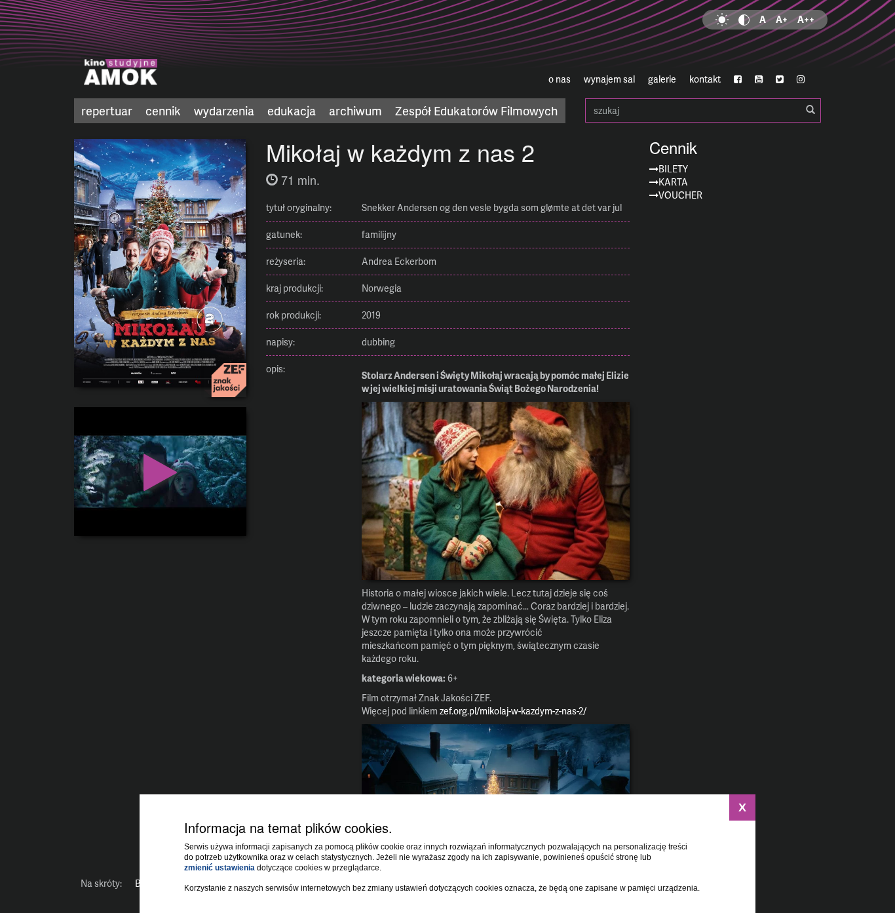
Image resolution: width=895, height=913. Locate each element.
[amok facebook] (737, 79)
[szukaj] (810, 110)
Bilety (673, 169)
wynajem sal (609, 79)
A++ (805, 19)
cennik (163, 110)
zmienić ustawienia (219, 867)
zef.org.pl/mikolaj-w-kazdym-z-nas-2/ (513, 711)
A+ (782, 19)
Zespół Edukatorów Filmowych (476, 110)
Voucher (680, 195)
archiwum (355, 110)
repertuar (106, 110)
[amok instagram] (800, 79)
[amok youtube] (758, 79)
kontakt (705, 79)
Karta (673, 182)
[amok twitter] (779, 79)
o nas (559, 79)
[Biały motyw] (722, 19)
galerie (662, 79)
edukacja (291, 110)
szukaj (703, 110)
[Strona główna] (198, 49)
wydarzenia (224, 110)
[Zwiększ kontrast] (744, 19)
